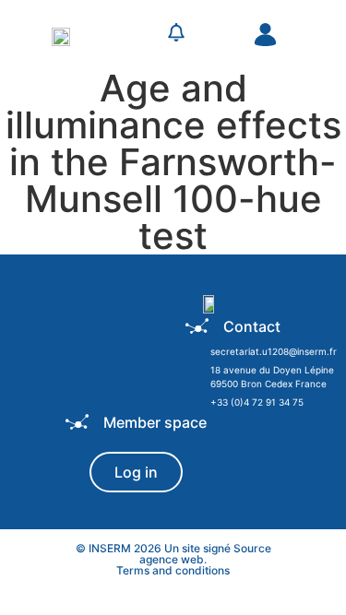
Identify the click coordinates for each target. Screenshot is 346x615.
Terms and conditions (173, 570)
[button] (135, 35)
